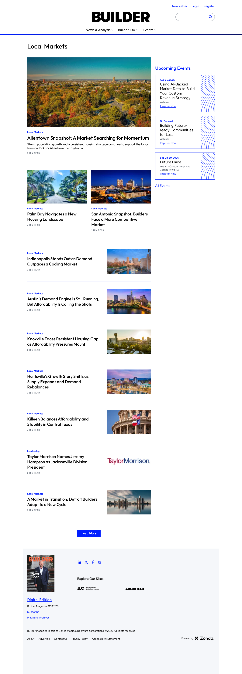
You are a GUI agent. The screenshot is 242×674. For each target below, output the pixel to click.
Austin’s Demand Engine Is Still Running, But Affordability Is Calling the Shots (63, 301)
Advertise (44, 638)
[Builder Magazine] (121, 17)
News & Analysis (98, 30)
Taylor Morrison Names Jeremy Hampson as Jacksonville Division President (57, 462)
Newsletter (179, 6)
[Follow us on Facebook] (93, 562)
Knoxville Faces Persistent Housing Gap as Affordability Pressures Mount (63, 341)
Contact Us (60, 638)
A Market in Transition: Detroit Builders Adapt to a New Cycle (62, 501)
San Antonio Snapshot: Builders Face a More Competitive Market (119, 219)
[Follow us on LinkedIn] (79, 562)
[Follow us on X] (86, 562)
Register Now (168, 106)
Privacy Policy (80, 638)
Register (209, 6)
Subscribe (33, 612)
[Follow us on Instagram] (100, 562)
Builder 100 (126, 30)
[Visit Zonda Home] (198, 638)
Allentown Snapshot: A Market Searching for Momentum (88, 138)
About (30, 638)
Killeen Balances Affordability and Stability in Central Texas (58, 421)
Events (148, 30)
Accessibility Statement (106, 638)
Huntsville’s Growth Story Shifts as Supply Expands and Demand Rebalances (57, 382)
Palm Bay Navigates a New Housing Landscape (52, 216)
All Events (162, 186)
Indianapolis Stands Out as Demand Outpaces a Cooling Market (59, 261)
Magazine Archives (38, 617)
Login (195, 6)
